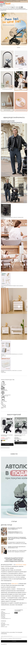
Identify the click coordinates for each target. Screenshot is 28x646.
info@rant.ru (20, 609)
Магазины (9, 7)
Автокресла (8, 8)
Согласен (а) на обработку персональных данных (12, 638)
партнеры (3, 614)
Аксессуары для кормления (18, 9)
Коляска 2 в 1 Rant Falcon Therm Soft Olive (19, 435)
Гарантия (3, 625)
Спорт (5, 10)
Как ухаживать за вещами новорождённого (15, 528)
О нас (2, 611)
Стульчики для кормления (6, 9)
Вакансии (3, 615)
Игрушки (25, 9)
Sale (1, 8)
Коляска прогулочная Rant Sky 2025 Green (7, 435)
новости (14, 454)
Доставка (3, 623)
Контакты (3, 616)
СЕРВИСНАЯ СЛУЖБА (5, 624)
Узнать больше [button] (17, 1)
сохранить (14, 641)
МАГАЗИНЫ (3, 612)
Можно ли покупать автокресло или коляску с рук (17, 547)
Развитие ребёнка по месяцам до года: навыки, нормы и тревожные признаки (17, 538)
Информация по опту (5, 613)
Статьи (14, 521)
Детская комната (15, 8)
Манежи (20, 8)
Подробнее (3, 219)
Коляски (4, 8)
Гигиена (2, 10)
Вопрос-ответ (4, 626)
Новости (3, 622)
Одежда (24, 8)
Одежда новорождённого (13, 531)
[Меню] (20, 7)
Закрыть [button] (2, 2)
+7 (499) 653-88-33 (3, 7)
